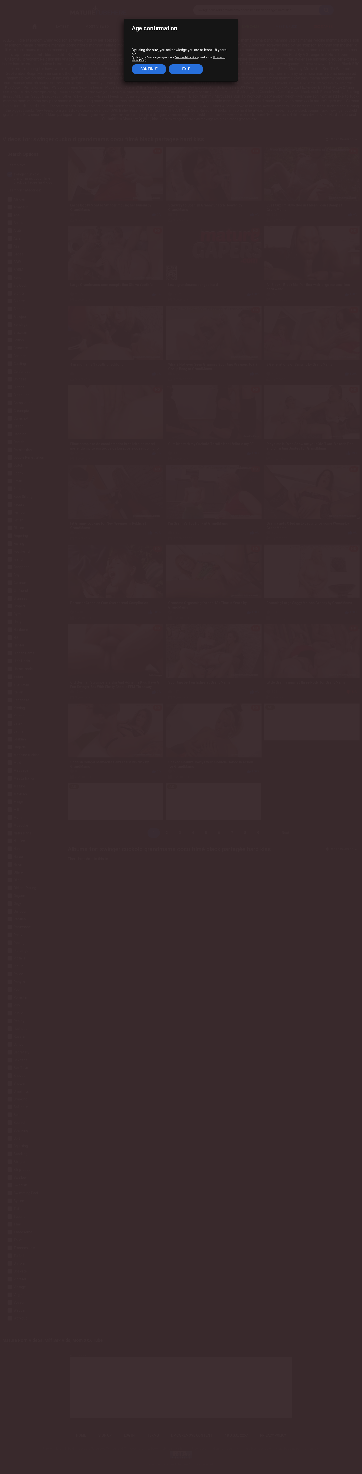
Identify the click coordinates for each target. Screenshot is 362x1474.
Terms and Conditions (186, 57)
